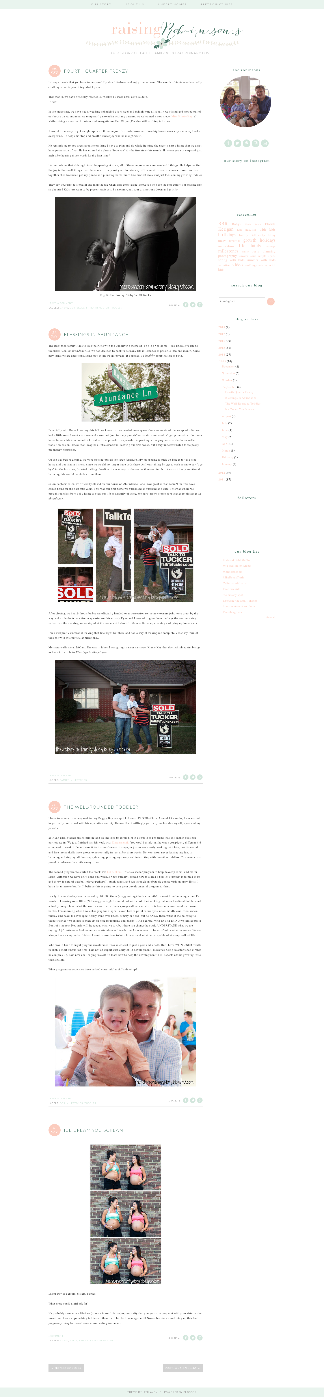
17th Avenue (152, 1392)
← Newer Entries (66, 1367)
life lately (250, 245)
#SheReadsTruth (233, 577)
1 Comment (55, 1336)
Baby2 (64, 308)
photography (227, 255)
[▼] (218, 361)
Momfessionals (232, 572)
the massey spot (233, 595)
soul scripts (258, 256)
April (225, 444)
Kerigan (225, 229)
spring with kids (231, 260)
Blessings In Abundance (96, 334)
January (227, 464)
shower (243, 256)
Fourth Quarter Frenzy (96, 70)
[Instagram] (256, 143)
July (224, 423)
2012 (221, 472)
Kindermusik (120, 842)
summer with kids (261, 260)
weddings (251, 265)
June (225, 430)
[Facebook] (228, 143)
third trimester (97, 308)
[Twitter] (238, 143)
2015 (221, 348)
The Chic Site (231, 589)
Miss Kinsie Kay (182, 116)
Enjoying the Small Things (240, 600)
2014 (221, 354)
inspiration (226, 246)
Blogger (190, 1392)
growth (250, 240)
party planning (264, 251)
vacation (224, 265)
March (226, 450)
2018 (221, 327)
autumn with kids (260, 229)
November (228, 373)
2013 (222, 361)
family (64, 780)
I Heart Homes (172, 4)
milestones (79, 780)
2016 (221, 341)
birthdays (227, 234)
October (227, 380)
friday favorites (229, 241)
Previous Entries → (182, 1367)
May (225, 437)
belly (80, 308)
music (245, 251)
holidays (268, 240)
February (227, 457)
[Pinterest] (247, 143)
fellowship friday (263, 235)
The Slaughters (232, 612)
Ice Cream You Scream (94, 1130)
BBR (72, 308)
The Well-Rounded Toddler (101, 807)
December (228, 366)
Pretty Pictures (217, 4)
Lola (239, 229)
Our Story (101, 4)
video (237, 265)
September (229, 387)
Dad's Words (253, 224)
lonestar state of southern (239, 606)
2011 (221, 479)
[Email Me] (265, 143)
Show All (271, 617)
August (226, 416)
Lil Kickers (114, 872)
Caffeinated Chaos (235, 583)
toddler (116, 308)
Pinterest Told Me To (236, 560)
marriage (271, 246)
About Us (134, 4)
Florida (270, 224)
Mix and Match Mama (237, 566)
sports (272, 256)
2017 (221, 334)
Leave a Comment (60, 303)
